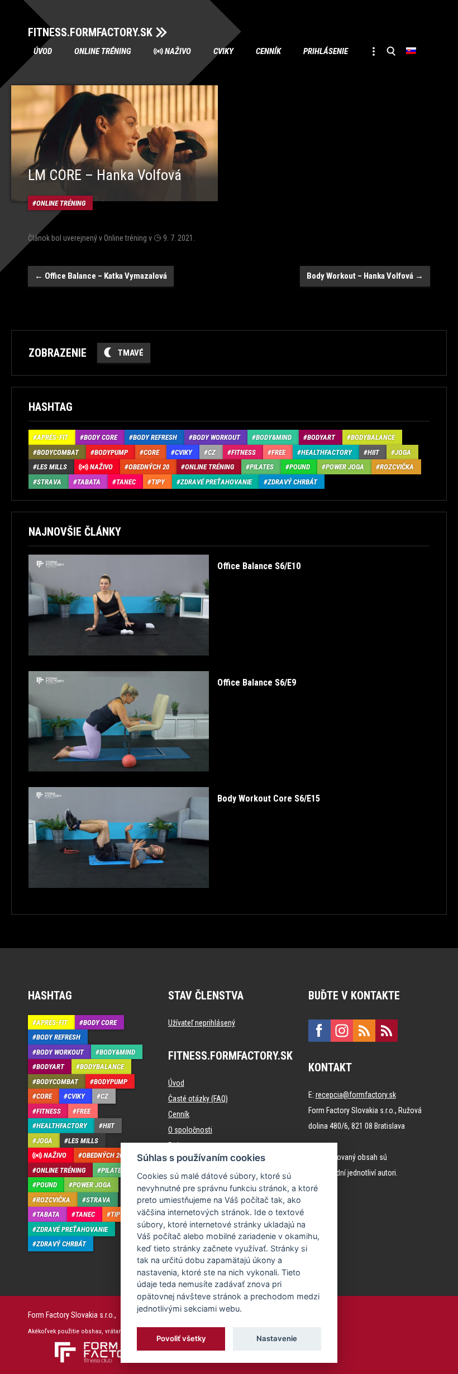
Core (151, 452)
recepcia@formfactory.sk (356, 1094)
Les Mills (52, 467)
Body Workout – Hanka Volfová (365, 276)
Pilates (262, 467)
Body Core (100, 437)
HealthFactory (326, 452)
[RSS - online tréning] (386, 1030)
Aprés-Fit (52, 437)
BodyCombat (58, 452)
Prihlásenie (325, 51)
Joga (403, 452)
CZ (212, 452)
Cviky (223, 51)
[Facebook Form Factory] (319, 1030)
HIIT (373, 452)
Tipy (158, 482)
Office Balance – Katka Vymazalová (101, 276)
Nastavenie (276, 1338)
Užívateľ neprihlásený (201, 1022)
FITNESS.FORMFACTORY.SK (90, 32)
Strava (49, 482)
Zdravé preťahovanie (216, 482)
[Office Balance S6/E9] (162, 779)
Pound (299, 467)
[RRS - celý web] (364, 1030)
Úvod (43, 51)
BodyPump (111, 452)
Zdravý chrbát (292, 482)
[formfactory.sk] (93, 1346)
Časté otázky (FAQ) (198, 1098)
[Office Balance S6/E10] (164, 663)
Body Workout (216, 437)
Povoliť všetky (181, 1338)
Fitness (243, 452)
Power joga (345, 467)
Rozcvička (397, 467)
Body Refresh (155, 437)
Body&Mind (274, 437)
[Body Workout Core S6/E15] (174, 896)
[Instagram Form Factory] (342, 1030)
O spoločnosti (190, 1129)
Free (278, 452)
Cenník (268, 51)
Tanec (126, 482)
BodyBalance (373, 437)
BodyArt (321, 437)
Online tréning (102, 51)
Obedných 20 (148, 467)
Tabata (89, 482)
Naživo (178, 51)
